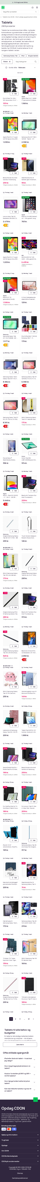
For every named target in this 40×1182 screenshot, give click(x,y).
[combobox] (20, 11)
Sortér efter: (13, 68)
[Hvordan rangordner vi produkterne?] (6, 67)
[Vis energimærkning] (24, 145)
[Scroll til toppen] (35, 1099)
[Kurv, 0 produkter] (32, 7)
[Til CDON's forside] (2, 7)
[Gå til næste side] (33, 1019)
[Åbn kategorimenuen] (37, 7)
